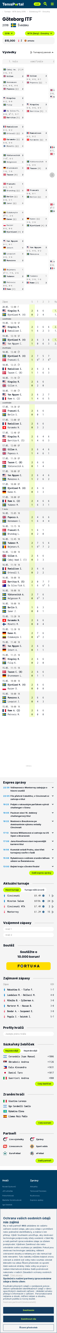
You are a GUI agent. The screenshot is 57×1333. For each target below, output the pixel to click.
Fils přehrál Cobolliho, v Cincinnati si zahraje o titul (29, 797)
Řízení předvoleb (28, 1327)
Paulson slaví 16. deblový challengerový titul (23, 814)
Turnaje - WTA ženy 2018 (15, 11)
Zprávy (40, 1139)
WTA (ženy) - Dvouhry (38, 33)
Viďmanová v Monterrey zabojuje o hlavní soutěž (28, 789)
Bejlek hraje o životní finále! (24, 866)
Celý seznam (44, 1122)
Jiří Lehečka (7, 1191)
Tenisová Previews (38, 1191)
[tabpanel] (28, 904)
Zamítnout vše (28, 1319)
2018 (7, 33)
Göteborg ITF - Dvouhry (39, 11)
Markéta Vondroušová (11, 1200)
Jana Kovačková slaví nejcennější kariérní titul (28, 843)
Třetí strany (16, 1275)
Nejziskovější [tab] (11, 1050)
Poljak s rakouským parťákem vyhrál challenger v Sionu (29, 806)
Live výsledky (16, 1139)
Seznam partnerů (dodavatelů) (19, 1302)
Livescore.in (15, 1146)
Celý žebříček (44, 1083)
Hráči (5, 1180)
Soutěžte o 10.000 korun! (28, 954)
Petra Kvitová (8, 1196)
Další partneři (44, 1160)
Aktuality (34, 1186)
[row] (28, 310)
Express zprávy (36, 1200)
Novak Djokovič (9, 1186)
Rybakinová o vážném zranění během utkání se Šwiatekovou (30, 859)
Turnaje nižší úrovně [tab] (34, 890)
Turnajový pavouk (42, 52)
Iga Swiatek (7, 1205)
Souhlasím (28, 1310)
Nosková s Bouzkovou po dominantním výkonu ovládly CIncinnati (25, 824)
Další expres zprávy (41, 873)
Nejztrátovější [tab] (30, 1050)
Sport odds (42, 1146)
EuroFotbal (15, 1153)
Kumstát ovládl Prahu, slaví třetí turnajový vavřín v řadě (27, 851)
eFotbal (40, 1153)
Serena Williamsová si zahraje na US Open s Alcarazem (29, 834)
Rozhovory (35, 1196)
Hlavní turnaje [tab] (12, 890)
